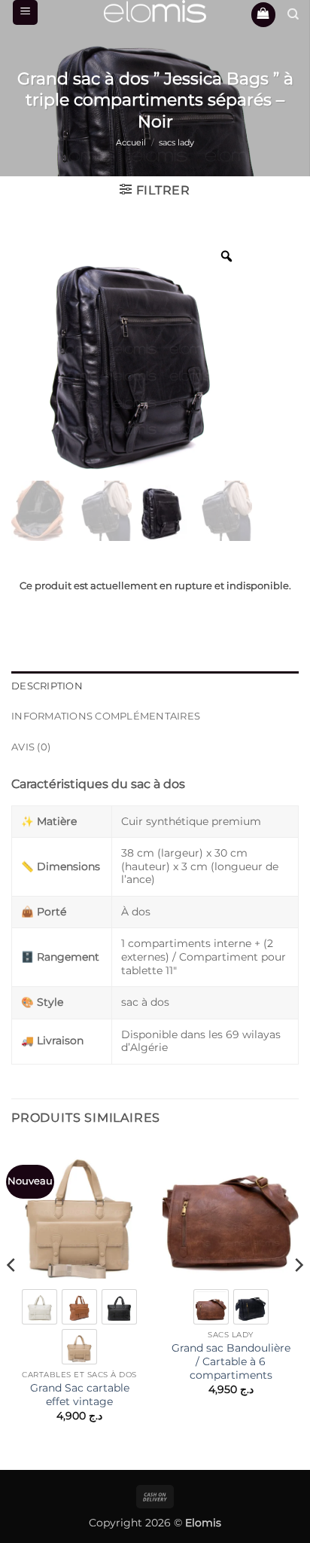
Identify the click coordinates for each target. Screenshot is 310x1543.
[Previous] (12, 1295)
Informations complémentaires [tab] (105, 716)
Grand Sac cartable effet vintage (79, 1394)
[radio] (39, 1307)
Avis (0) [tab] (30, 747)
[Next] (298, 1295)
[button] (25, 12)
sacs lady (176, 142)
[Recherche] (293, 14)
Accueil (131, 142)
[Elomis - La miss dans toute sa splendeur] (155, 11)
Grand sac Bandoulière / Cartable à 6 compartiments (231, 1361)
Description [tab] (47, 686)
